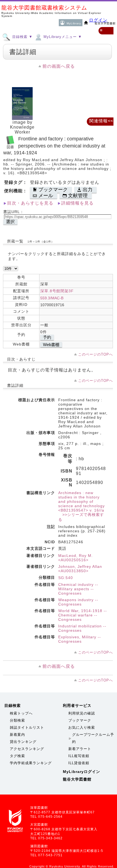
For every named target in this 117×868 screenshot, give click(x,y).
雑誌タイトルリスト (27, 727)
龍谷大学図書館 (77, 779)
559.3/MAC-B (51, 298)
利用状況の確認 (81, 713)
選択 (10, 221)
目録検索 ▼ (22, 37)
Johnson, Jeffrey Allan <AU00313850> (80, 568)
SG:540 (65, 577)
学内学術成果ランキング (31, 763)
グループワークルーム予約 (93, 738)
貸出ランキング (23, 742)
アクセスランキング (27, 749)
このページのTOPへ (95, 354)
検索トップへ (21, 713)
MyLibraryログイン (81, 771)
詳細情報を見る (77, 203)
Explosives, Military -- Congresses (79, 639)
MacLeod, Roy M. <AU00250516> (75, 557)
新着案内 (17, 735)
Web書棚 (51, 344)
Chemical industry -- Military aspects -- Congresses (78, 588)
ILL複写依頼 (78, 756)
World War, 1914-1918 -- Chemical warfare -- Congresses (82, 615)
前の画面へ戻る (58, 66)
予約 (47, 337)
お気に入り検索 (81, 727)
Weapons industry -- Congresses (78, 602)
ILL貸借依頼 (78, 763)
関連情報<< (101, 121)
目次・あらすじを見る (30, 203)
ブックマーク (79, 720)
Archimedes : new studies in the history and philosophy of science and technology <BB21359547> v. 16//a (81, 501)
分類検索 (17, 720)
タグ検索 (17, 756)
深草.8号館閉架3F (57, 291)
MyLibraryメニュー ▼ (62, 37)
